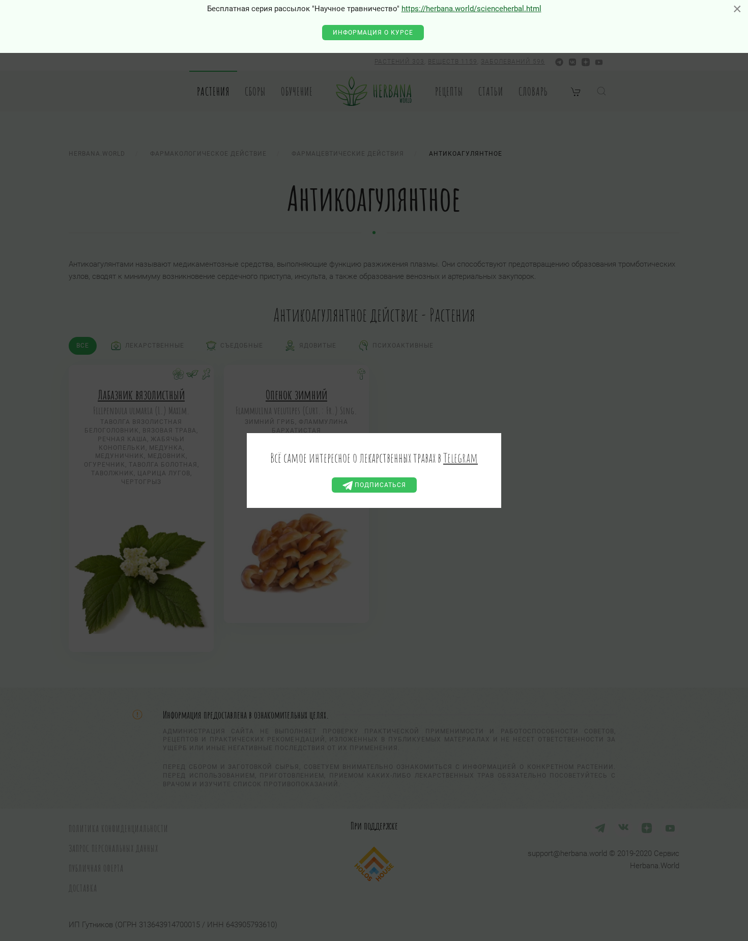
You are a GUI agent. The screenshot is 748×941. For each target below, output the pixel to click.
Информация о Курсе (373, 32)
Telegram (460, 457)
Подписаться (379, 485)
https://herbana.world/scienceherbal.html (471, 8)
